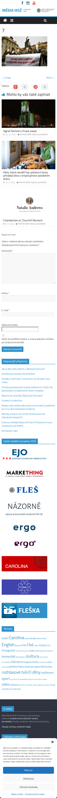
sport (6, 678)
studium (31, 679)
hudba (32, 650)
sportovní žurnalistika (18, 679)
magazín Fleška (31, 662)
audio (5, 638)
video (6, 684)
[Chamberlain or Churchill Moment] (28, 190)
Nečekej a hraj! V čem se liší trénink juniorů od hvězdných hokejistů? (23, 415)
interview (39, 650)
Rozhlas (48, 666)
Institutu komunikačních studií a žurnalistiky (20, 720)
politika (13, 667)
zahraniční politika (25, 685)
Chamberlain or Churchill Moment (23, 220)
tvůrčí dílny (38, 679)
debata (27, 638)
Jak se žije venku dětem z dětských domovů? (23, 369)
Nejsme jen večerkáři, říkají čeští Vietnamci (22, 395)
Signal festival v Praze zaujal (20, 131)
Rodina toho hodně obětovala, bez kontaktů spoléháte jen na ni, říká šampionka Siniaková (28, 407)
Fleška (36, 645)
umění (45, 679)
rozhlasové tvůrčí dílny (21, 672)
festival (18, 645)
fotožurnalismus (22, 650)
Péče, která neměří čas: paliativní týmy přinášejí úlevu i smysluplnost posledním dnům (26, 175)
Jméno (5, 293)
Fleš (30, 645)
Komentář (7, 251)
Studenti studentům (12, 400)
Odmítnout (28, 778)
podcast (5, 667)
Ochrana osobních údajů (34, 794)
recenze (29, 666)
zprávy (46, 685)
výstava (14, 685)
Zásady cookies (17, 794)
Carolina (16, 637)
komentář (8, 656)
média (49, 662)
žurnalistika (15, 689)
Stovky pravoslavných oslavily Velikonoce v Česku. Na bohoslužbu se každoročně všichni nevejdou (27, 389)
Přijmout (28, 770)
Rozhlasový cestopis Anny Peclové (18, 374)
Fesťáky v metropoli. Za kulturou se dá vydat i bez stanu (26, 380)
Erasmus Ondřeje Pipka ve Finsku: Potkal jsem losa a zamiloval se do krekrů (27, 424)
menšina (42, 662)
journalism (48, 650)
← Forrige (6, 77)
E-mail (5, 310)
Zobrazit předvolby (28, 787)
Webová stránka (10, 325)
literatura (17, 661)
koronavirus (21, 656)
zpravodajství (38, 684)
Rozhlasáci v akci (10, 431)
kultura (32, 656)
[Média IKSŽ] (28, 9)
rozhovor (47, 672)
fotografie (8, 650)
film (24, 645)
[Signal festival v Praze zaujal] (28, 101)
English (8, 644)
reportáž (39, 667)
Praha (20, 667)
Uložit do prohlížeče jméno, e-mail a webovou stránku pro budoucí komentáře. (28, 340)
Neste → (51, 77)
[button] (52, 741)
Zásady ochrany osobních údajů (16, 726)
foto (48, 645)
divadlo (33, 638)
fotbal (42, 645)
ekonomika (41, 638)
